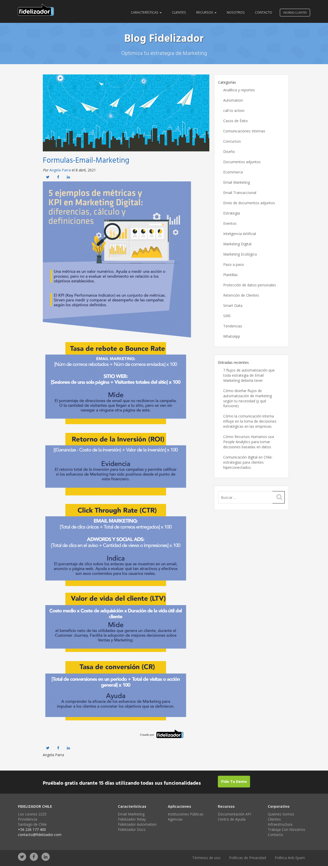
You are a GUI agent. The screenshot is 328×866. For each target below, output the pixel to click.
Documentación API (234, 814)
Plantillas (230, 274)
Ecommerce (233, 172)
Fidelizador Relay (132, 819)
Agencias (175, 819)
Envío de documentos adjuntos (249, 202)
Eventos (230, 223)
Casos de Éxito (235, 120)
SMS (227, 315)
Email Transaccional (239, 192)
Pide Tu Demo (234, 781)
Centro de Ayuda (231, 819)
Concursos (232, 141)
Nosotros (236, 12)
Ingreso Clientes (295, 12)
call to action (233, 110)
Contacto (263, 12)
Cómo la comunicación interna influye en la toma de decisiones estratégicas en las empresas (249, 421)
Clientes (179, 12)
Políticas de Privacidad (247, 857)
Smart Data (232, 305)
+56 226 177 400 (32, 829)
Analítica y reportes (239, 89)
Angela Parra (60, 170)
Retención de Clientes (241, 295)
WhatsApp (231, 336)
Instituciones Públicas (185, 814)
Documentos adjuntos (242, 161)
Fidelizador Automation (137, 824)
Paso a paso (233, 264)
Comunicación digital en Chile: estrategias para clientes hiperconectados (247, 462)
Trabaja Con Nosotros (286, 829)
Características (145, 12)
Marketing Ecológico (240, 254)
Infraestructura (280, 824)
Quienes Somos (281, 814)
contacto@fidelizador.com (39, 834)
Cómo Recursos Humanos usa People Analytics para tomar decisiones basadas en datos (248, 441)
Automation (233, 100)
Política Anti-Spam (290, 857)
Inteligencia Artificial (239, 233)
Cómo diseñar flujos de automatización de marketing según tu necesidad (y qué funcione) (247, 398)
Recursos (205, 12)
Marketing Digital (237, 243)
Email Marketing (236, 182)
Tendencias (232, 326)
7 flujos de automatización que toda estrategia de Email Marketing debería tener (249, 375)
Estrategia (231, 213)
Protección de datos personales (249, 285)
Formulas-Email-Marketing (86, 160)
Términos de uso (206, 857)
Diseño (229, 151)
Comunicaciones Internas (244, 131)
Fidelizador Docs (132, 829)
